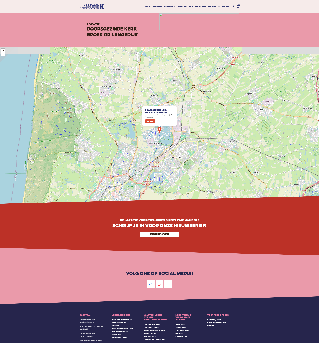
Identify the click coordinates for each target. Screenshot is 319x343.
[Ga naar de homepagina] (92, 6)
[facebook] (151, 284)
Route (150, 121)
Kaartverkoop (119, 323)
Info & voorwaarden (122, 320)
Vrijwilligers (182, 330)
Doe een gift (150, 336)
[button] (237, 6)
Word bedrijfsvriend (154, 330)
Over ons (180, 324)
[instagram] (168, 284)
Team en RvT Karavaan (154, 339)
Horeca (115, 326)
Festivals (169, 6)
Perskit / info (214, 320)
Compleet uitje (185, 6)
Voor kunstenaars (216, 323)
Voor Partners (151, 327)
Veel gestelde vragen (122, 329)
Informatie (214, 6)
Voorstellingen (153, 6)
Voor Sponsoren (152, 324)
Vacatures (180, 327)
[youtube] (159, 284)
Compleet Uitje (119, 338)
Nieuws (225, 6)
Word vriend (150, 333)
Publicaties (181, 336)
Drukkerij (200, 6)
